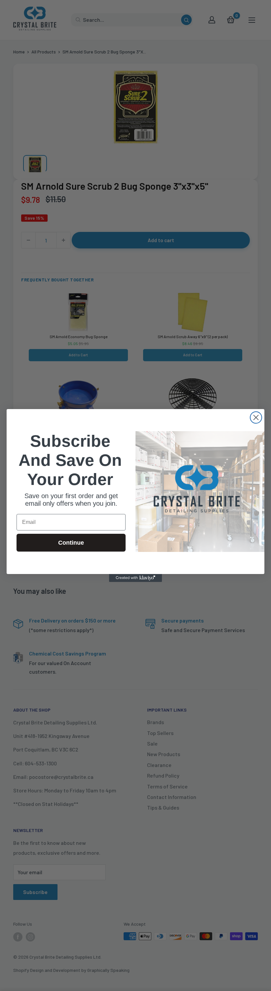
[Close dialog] (256, 417)
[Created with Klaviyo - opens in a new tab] (135, 578)
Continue (71, 542)
